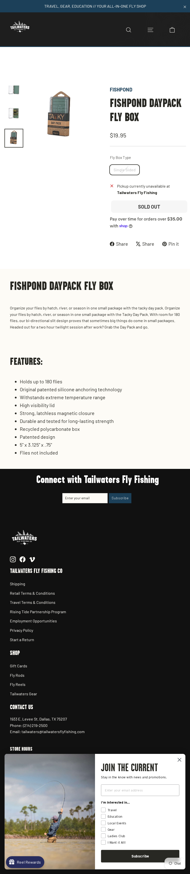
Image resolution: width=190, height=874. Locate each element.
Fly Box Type (120, 157)
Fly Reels (17, 684)
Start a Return (22, 639)
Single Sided (125, 169)
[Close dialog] (179, 760)
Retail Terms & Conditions (32, 593)
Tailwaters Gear (23, 693)
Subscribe (140, 856)
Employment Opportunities (33, 620)
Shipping (17, 583)
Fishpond (121, 89)
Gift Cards (18, 665)
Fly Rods (17, 675)
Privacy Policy (21, 630)
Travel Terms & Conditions (32, 602)
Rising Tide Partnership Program (38, 611)
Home (9, 68)
